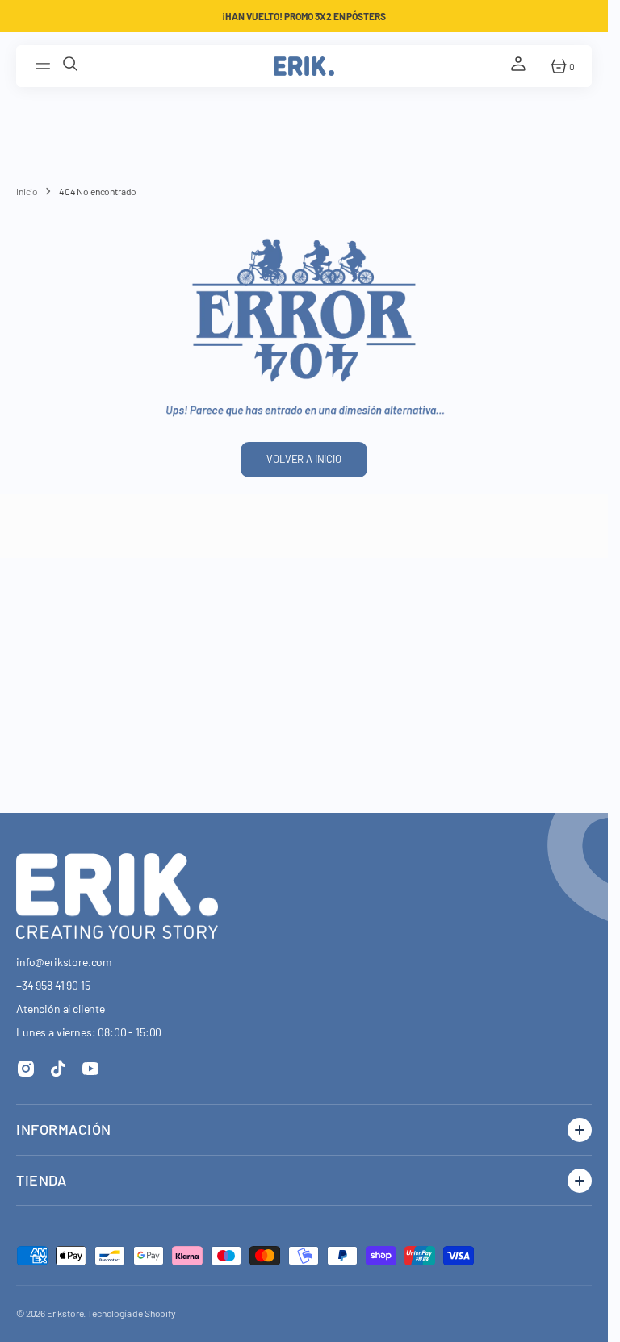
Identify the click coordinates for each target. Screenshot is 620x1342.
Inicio (27, 191)
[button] (45, 66)
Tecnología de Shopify (131, 1313)
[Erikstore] (304, 66)
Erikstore (65, 1313)
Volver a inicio (303, 458)
